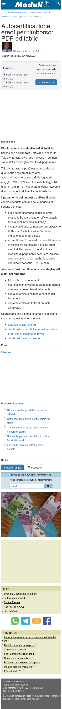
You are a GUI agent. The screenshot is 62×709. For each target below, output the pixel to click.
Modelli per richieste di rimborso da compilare (29, 12)
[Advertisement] (31, 115)
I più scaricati (11, 611)
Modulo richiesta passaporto (19, 645)
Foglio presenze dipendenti (19, 653)
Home (4, 12)
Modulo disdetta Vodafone (18, 666)
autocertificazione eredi (22, 325)
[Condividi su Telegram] (25, 624)
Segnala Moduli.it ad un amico (20, 593)
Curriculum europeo (15, 649)
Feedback (36, 467)
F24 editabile (11, 671)
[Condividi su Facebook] (47, 624)
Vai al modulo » (46, 82)
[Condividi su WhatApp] (15, 624)
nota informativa (46, 73)
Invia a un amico (12, 467)
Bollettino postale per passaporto (22, 662)
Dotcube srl (21, 681)
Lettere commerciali (14, 598)
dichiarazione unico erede (24, 338)
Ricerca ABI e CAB (14, 606)
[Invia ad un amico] (36, 624)
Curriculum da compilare (17, 658)
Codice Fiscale (12, 602)
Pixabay (6, 352)
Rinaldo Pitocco (22, 51)
